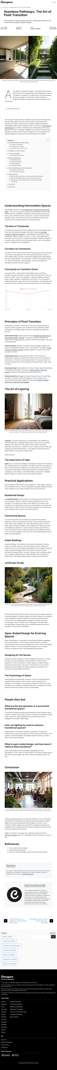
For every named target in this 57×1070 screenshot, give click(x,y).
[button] (53, 2)
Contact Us (4, 1047)
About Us (3, 1039)
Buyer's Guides (7, 936)
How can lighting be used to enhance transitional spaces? (26, 178)
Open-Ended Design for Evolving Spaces (20, 168)
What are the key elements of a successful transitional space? (27, 176)
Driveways (4, 1027)
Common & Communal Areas (11, 945)
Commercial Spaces (16, 161)
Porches (3, 1001)
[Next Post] (51, 921)
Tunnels (3, 1029)
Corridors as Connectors (17, 146)
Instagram (7, 1055)
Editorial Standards (6, 1042)
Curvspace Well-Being (9, 950)
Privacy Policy (5, 1045)
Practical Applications (15, 158)
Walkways (6, 7)
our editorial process (27, 874)
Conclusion (11, 184)
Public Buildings (15, 163)
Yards (2, 1006)
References (12, 187)
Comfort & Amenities (9, 941)
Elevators (3, 1019)
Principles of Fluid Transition (17, 151)
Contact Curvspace (11, 835)
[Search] (53, 936)
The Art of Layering (14, 153)
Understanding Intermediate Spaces (18, 142)
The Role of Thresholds (17, 144)
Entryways (4, 1009)
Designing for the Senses (17, 170)
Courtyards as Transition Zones (19, 148)
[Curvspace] (7, 2)
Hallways (3, 1012)
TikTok (16, 1055)
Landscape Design (16, 165)
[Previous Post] (5, 921)
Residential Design (16, 160)
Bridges (3, 1014)
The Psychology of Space (17, 171)
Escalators (4, 1022)
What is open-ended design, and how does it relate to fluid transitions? (26, 180)
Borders (3, 1032)
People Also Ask (13, 174)
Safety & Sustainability (9, 964)
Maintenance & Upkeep (10, 959)
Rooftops (3, 1017)
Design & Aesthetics (35, 28)
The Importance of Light (17, 155)
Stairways (4, 1024)
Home (2, 7)
